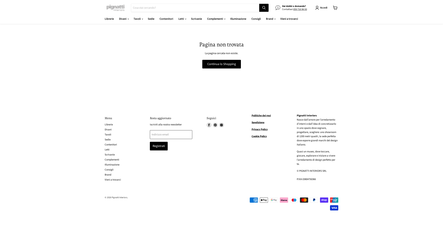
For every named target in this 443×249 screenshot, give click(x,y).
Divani (123, 19)
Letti (181, 19)
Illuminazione (238, 19)
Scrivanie (196, 19)
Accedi (323, 8)
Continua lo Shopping (221, 64)
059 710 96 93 (300, 9)
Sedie (151, 19)
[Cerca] (264, 8)
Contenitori (166, 19)
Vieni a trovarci (289, 19)
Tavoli (137, 19)
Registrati (159, 146)
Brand (270, 19)
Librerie (109, 19)
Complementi (215, 19)
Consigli (256, 19)
